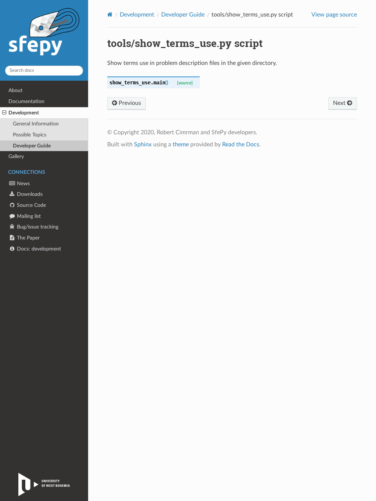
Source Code (30, 205)
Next (340, 103)
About (15, 90)
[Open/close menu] (4, 113)
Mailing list (28, 216)
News (22, 183)
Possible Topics (29, 135)
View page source (334, 15)
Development (23, 113)
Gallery (16, 156)
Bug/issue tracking (36, 227)
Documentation (26, 101)
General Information (36, 124)
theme (181, 144)
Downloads (29, 194)
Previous (129, 103)
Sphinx (143, 144)
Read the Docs (240, 144)
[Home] (110, 14)
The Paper (27, 238)
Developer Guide (32, 146)
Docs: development (38, 249)
